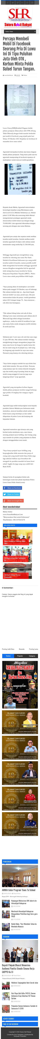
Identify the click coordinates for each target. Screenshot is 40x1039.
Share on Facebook (14, 488)
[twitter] (12, 2)
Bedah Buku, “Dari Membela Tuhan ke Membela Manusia (24, 925)
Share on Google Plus (15, 501)
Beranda (21, 649)
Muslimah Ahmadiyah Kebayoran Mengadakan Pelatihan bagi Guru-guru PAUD (24, 914)
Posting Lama (33, 649)
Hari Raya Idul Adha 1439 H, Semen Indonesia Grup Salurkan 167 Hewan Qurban (23, 996)
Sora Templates (19, 1034)
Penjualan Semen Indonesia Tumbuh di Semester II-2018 (24, 1007)
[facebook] (8, 2)
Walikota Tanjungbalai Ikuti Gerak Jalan (24, 982)
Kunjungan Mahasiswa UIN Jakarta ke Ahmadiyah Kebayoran (24, 902)
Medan (25, 75)
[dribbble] (27, 2)
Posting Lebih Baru (8, 649)
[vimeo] (17, 2)
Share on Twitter (13, 494)
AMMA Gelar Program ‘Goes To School (18, 890)
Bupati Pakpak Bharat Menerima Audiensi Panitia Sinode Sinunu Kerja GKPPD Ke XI (18, 968)
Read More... (17, 893)
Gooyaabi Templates (20, 1036)
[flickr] (22, 2)
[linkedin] (32, 2)
